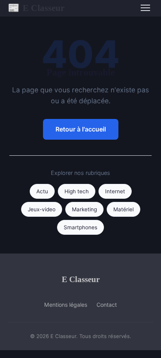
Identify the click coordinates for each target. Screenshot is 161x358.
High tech (76, 191)
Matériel (123, 209)
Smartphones (80, 227)
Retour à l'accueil (80, 129)
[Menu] (145, 8)
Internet (115, 191)
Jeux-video (41, 209)
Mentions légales (65, 304)
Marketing (84, 209)
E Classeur (36, 8)
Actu (42, 191)
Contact (107, 304)
